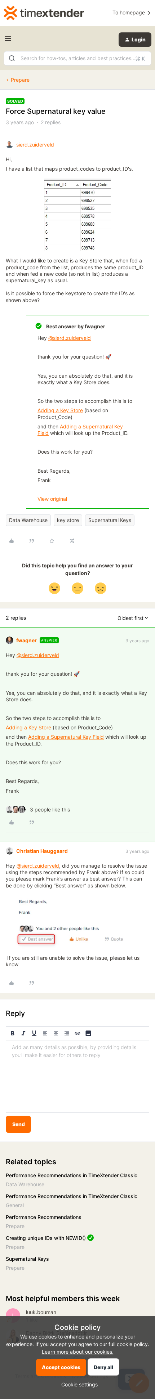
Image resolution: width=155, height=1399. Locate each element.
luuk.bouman (41, 1312)
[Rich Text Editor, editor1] (77, 1076)
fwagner (26, 640)
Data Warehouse (28, 520)
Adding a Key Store (60, 410)
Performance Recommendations (43, 1217)
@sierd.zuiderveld (69, 338)
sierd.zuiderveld (35, 144)
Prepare (20, 80)
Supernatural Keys (109, 520)
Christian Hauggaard (42, 851)
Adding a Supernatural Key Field (66, 737)
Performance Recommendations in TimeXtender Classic (71, 1175)
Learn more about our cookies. (78, 1352)
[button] (8, 41)
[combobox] (77, 58)
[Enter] (12, 58)
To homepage (129, 12)
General (15, 1205)
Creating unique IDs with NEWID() (46, 1238)
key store (68, 520)
